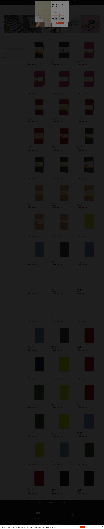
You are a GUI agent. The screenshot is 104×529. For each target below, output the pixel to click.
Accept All (82, 526)
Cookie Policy (25, 528)
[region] (52, 527)
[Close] (103, 527)
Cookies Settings (77, 526)
